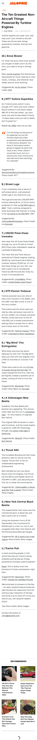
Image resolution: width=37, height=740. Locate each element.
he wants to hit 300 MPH (18, 214)
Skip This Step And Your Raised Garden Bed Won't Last (28, 720)
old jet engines (13, 74)
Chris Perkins (8, 31)
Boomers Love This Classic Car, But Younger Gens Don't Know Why (9, 721)
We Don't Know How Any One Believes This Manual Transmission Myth (8, 689)
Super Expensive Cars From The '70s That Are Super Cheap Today (27, 688)
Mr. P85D (12, 126)
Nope (4, 566)
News (4, 10)
